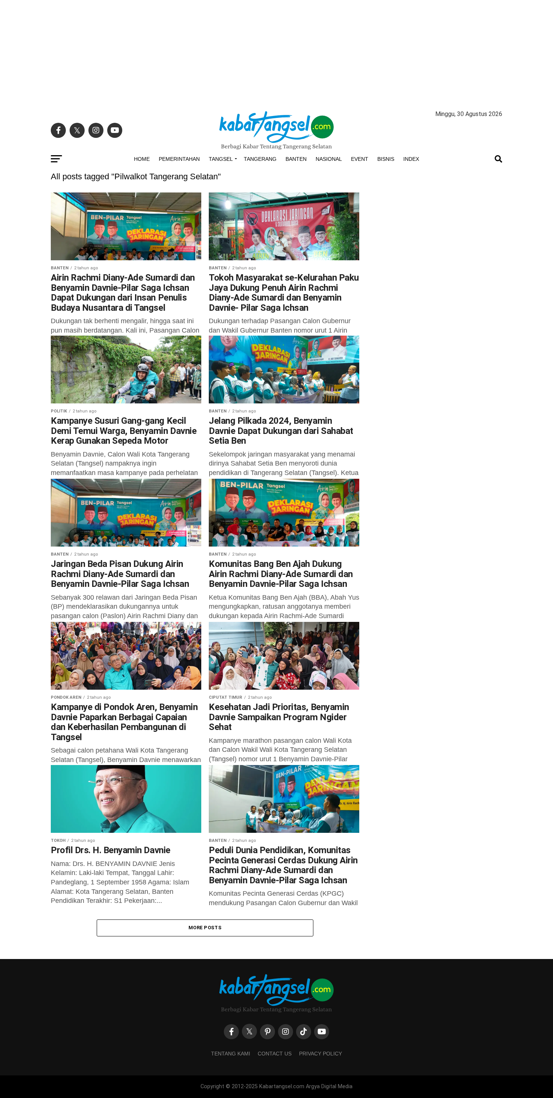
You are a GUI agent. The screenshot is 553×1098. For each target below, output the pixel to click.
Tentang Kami (230, 1054)
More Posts (205, 927)
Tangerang (260, 159)
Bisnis (385, 159)
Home (142, 159)
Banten (296, 159)
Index (411, 159)
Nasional (329, 159)
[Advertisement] (276, 52)
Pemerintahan (179, 159)
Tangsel (221, 159)
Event (359, 159)
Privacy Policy (320, 1054)
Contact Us (275, 1054)
